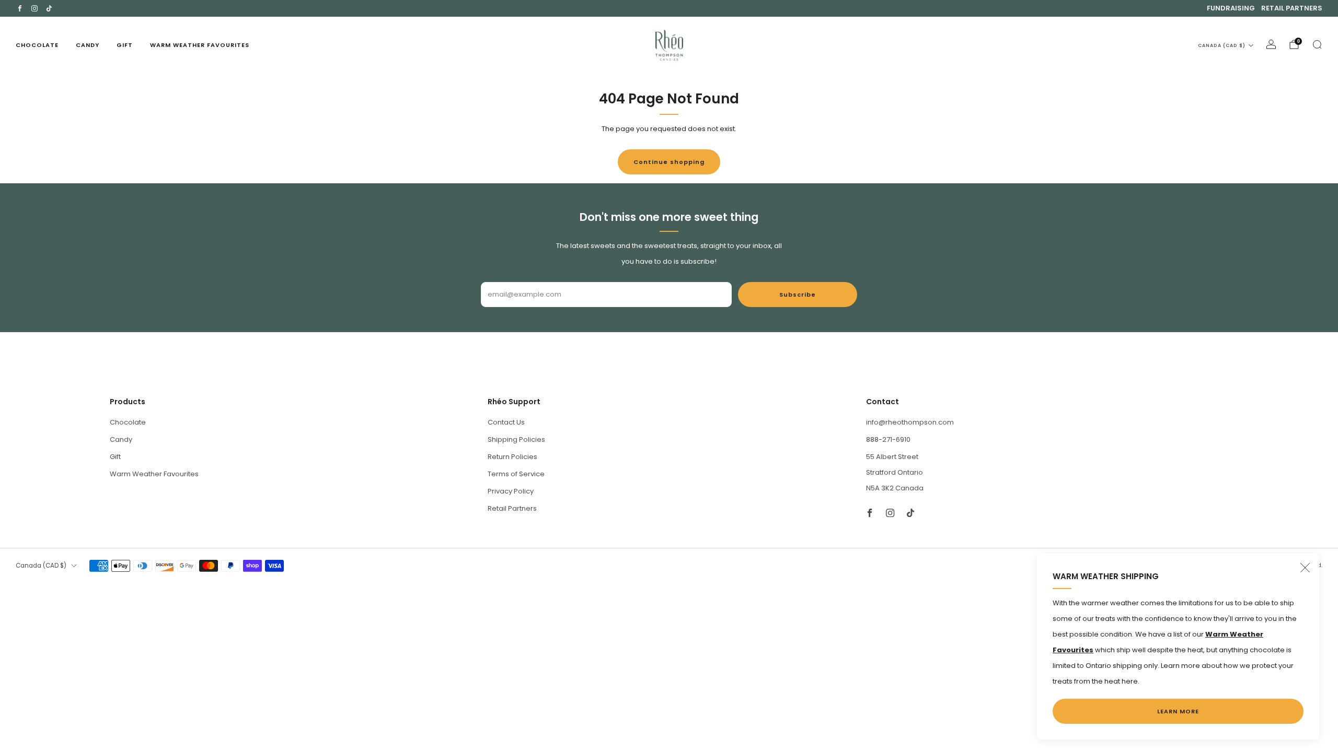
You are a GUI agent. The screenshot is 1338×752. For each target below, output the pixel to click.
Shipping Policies (516, 439)
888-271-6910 (888, 439)
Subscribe (797, 294)
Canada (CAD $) (1221, 45)
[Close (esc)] (1305, 568)
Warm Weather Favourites (199, 45)
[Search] (1317, 44)
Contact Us (506, 422)
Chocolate (37, 45)
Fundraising (1231, 8)
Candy (87, 45)
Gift (125, 45)
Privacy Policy (511, 491)
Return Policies (512, 457)
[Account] (1271, 44)
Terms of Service (516, 474)
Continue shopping (669, 162)
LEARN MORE (1178, 711)
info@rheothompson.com (910, 422)
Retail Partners (1291, 8)
